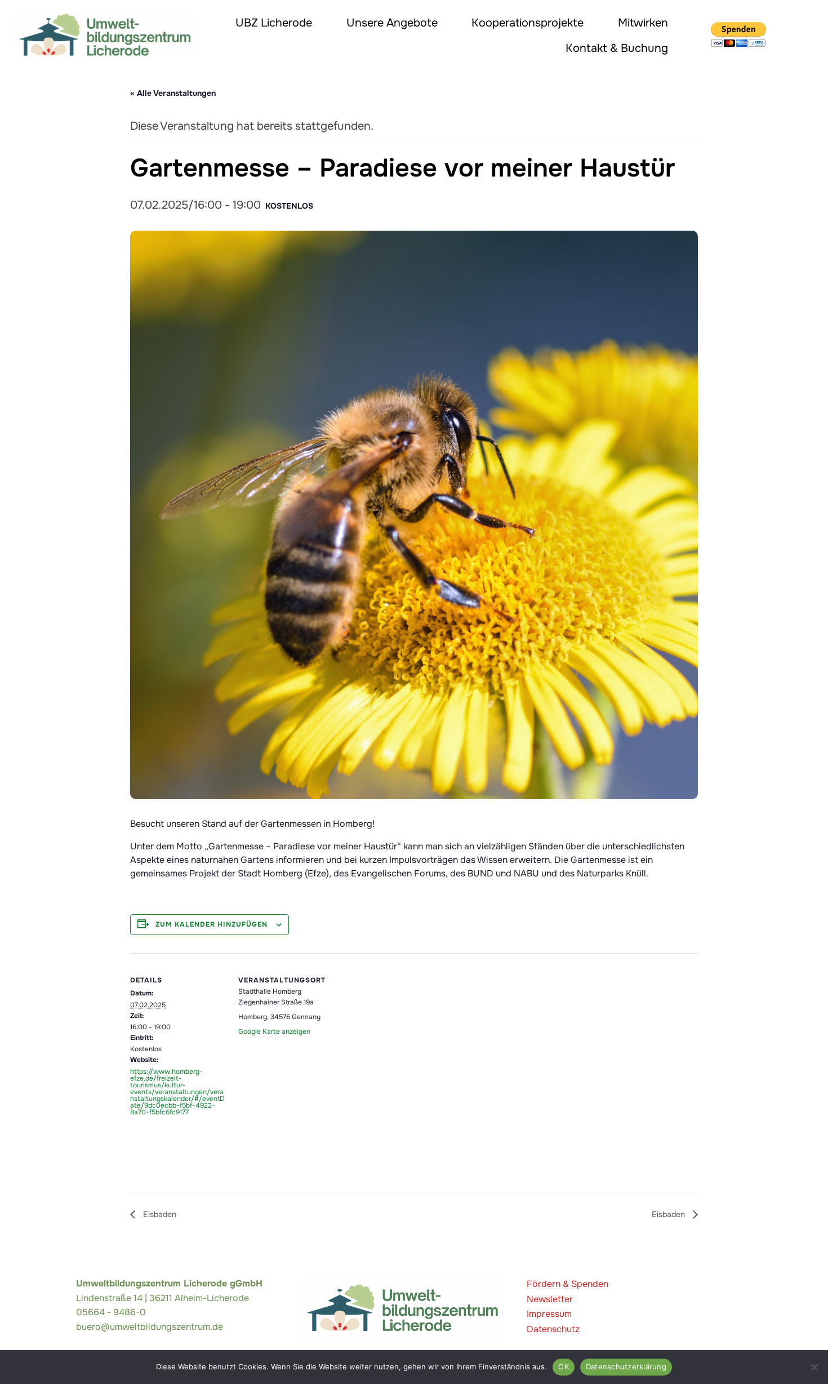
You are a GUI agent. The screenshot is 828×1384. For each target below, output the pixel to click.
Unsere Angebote (392, 23)
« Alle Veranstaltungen (173, 93)
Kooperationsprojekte (527, 23)
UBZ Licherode (273, 23)
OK (563, 1366)
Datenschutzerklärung (626, 1366)
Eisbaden (158, 1214)
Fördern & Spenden (567, 1284)
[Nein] (814, 1367)
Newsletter (550, 1299)
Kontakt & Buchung (617, 48)
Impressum (549, 1314)
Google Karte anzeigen (274, 1031)
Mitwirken (643, 23)
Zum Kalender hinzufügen (211, 924)
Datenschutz (553, 1329)
